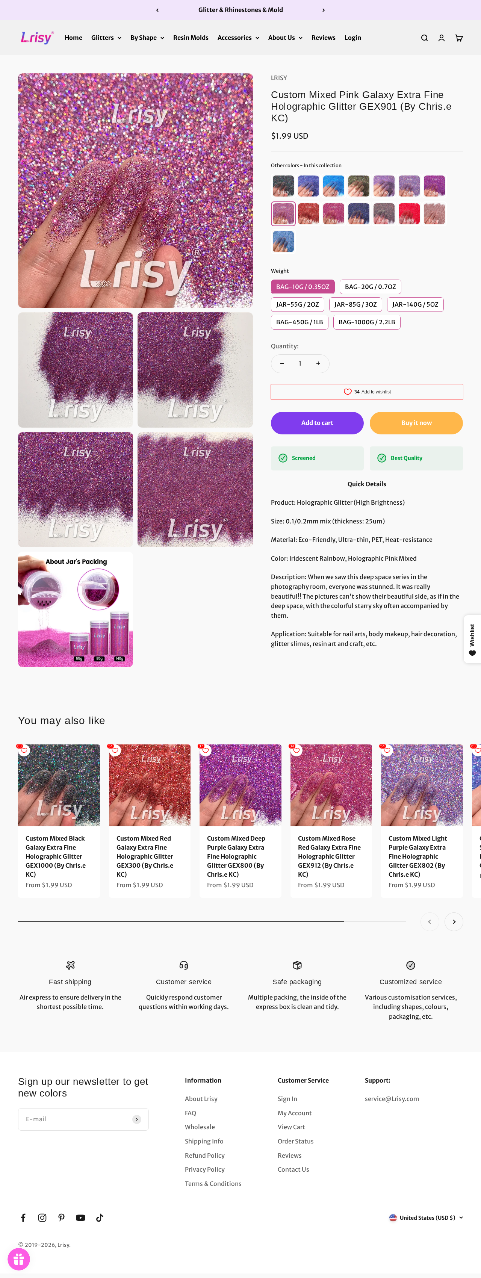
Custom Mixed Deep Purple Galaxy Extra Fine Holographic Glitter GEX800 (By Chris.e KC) (236, 856)
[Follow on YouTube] (81, 1218)
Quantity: (285, 346)
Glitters (102, 37)
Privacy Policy (205, 1169)
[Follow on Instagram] (42, 1218)
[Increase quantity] (318, 363)
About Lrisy (201, 1099)
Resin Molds (191, 37)
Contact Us (293, 1169)
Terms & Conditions (213, 1183)
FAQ (190, 1113)
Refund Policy (205, 1155)
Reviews (324, 37)
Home (73, 37)
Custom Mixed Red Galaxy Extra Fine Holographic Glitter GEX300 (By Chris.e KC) (144, 856)
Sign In (287, 1099)
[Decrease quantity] (282, 363)
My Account (295, 1113)
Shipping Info (204, 1141)
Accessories (235, 37)
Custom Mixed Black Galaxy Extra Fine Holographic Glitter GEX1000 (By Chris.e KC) (56, 856)
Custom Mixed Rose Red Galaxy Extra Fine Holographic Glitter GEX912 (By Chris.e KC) (329, 856)
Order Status (296, 1141)
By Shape (143, 37)
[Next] (323, 10)
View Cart (291, 1127)
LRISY (279, 78)
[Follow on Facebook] (23, 1218)
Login (353, 37)
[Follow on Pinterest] (61, 1218)
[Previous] (157, 10)
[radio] (283, 185)
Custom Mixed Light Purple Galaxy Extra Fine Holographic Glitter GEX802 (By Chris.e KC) (418, 856)
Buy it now (416, 422)
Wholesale (200, 1127)
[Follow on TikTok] (100, 1218)
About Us (281, 37)
